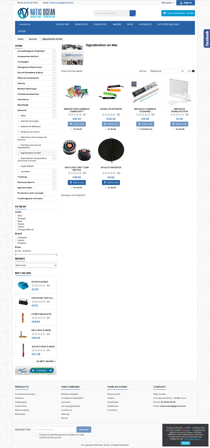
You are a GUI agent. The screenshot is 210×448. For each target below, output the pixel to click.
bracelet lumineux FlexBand (145, 110)
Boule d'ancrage (111, 167)
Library (21, 83)
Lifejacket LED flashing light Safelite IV (43, 298)
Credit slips (112, 402)
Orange (22, 218)
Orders (110, 398)
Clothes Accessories (28, 94)
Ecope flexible (40, 282)
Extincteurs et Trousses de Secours (32, 138)
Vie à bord (23, 99)
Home (18, 46)
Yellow (21, 226)
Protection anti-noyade (30, 193)
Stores (64, 418)
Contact (159, 387)
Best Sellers (23, 273)
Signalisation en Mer (31, 152)
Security (22, 110)
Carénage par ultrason (30, 198)
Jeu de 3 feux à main (43, 346)
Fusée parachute (41, 314)
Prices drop (21, 406)
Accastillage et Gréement (31, 51)
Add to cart (77, 124)
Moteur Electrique (27, 88)
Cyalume (22, 237)
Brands (20, 258)
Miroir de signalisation (179, 110)
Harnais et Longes (30, 121)
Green (21, 224)
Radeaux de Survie (30, 131)
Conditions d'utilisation (72, 398)
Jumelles (25, 171)
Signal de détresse (111, 108)
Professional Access (25, 394)
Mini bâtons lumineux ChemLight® (77, 110)
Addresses (112, 406)
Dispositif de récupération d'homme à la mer (32, 159)
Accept (185, 443)
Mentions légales (69, 394)
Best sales (20, 414)
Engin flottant (27, 166)
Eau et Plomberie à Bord (30, 72)
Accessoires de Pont (28, 56)
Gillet (23, 115)
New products (22, 410)
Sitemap (65, 414)
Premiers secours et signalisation (29, 146)
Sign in (185, 3)
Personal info (113, 394)
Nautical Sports (26, 182)
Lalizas (21, 240)
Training (22, 176)
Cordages (23, 61)
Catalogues (21, 402)
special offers (25, 187)
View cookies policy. (192, 439)
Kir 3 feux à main (41, 330)
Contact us (66, 410)
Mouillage (23, 104)
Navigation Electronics (30, 67)
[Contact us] (36, 370)
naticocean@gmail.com (61, 2)
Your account (117, 387)
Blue (20, 221)
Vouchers (112, 410)
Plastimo (22, 243)
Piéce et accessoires (28, 77)
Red (20, 215)
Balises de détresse (31, 126)
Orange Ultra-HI (26, 229)
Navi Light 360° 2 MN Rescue (77, 168)
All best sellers (46, 361)
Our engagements (70, 406)
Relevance (167, 71)
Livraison (19, 398)
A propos (65, 402)
